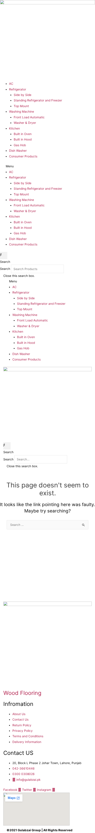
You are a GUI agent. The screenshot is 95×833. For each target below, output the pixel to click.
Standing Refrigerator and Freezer (38, 100)
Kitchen (14, 128)
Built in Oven (23, 134)
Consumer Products (23, 156)
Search (5, 269)
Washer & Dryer (25, 122)
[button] (47, 166)
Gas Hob (20, 145)
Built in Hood (23, 139)
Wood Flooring (22, 693)
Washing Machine (21, 111)
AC (11, 83)
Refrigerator (17, 89)
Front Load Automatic (29, 117)
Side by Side (22, 95)
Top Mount (21, 106)
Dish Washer (18, 150)
